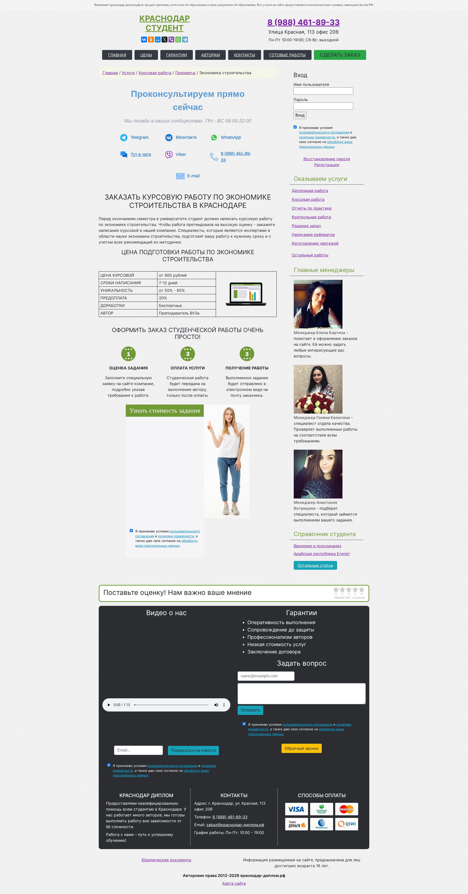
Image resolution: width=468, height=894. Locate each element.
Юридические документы (166, 859)
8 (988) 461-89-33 (303, 22)
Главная (110, 72)
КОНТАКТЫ (244, 54)
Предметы (185, 72)
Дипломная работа (310, 190)
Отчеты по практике (312, 208)
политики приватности (317, 137)
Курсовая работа (308, 199)
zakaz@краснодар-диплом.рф (235, 824)
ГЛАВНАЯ (117, 54)
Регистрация (326, 164)
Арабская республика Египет (322, 553)
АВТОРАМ (210, 54)
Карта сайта (234, 883)
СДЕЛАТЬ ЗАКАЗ (340, 55)
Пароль (300, 99)
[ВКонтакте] (144, 39)
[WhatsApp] (178, 39)
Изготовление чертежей (315, 243)
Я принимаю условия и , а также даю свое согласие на (328, 137)
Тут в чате (141, 154)
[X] (164, 39)
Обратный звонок (302, 748)
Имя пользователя (311, 84)
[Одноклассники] (151, 39)
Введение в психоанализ (317, 545)
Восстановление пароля (326, 158)
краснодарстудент (164, 23)
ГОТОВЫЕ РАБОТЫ (287, 54)
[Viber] (171, 39)
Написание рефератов (313, 234)
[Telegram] (185, 39)
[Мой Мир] (158, 39)
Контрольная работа (311, 216)
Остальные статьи (315, 565)
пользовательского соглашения (324, 132)
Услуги (128, 72)
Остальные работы (310, 255)
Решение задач (306, 225)
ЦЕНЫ (146, 54)
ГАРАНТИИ (176, 54)
